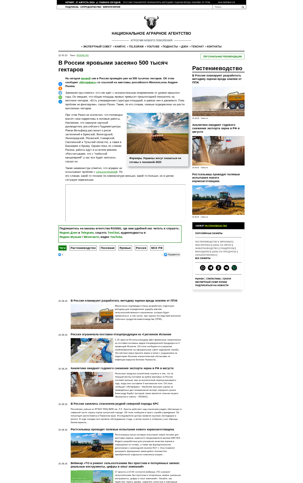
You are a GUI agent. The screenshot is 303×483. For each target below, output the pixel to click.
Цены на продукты (224, 254)
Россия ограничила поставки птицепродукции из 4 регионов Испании (121, 337)
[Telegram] (60, 96)
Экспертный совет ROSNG (211, 285)
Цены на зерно (222, 248)
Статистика (213, 281)
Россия (141, 251)
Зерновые (226, 244)
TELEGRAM (136, 50)
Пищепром (227, 251)
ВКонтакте (91, 240)
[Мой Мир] (60, 105)
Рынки (199, 281)
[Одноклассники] (60, 92)
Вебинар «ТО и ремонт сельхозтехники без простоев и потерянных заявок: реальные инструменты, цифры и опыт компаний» (125, 468)
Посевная (108, 251)
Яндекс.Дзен (68, 236)
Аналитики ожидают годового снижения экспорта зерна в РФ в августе (216, 132)
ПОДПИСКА (72, 10)
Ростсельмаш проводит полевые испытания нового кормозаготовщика (216, 181)
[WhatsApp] (60, 100)
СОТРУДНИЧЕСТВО (90, 10)
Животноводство (207, 251)
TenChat (113, 236)
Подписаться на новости (212, 288)
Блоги (227, 281)
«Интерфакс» (88, 85)
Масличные (203, 248)
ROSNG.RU (83, 58)
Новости (204, 121)
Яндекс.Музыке (70, 240)
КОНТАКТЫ (214, 50)
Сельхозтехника (206, 258)
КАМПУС (120, 50)
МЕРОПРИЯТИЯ (111, 10)
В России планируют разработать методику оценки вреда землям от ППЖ (217, 82)
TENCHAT (197, 50)
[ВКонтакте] (60, 87)
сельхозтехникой (106, 175)
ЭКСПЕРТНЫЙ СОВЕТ (97, 50)
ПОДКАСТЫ (170, 50)
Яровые (125, 251)
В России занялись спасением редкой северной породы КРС (115, 407)
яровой (86, 81)
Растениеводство (83, 251)
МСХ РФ (157, 251)
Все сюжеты (203, 261)
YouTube (116, 240)
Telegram (87, 236)
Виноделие (202, 254)
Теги (62, 251)
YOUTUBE (153, 50)
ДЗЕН (184, 50)
